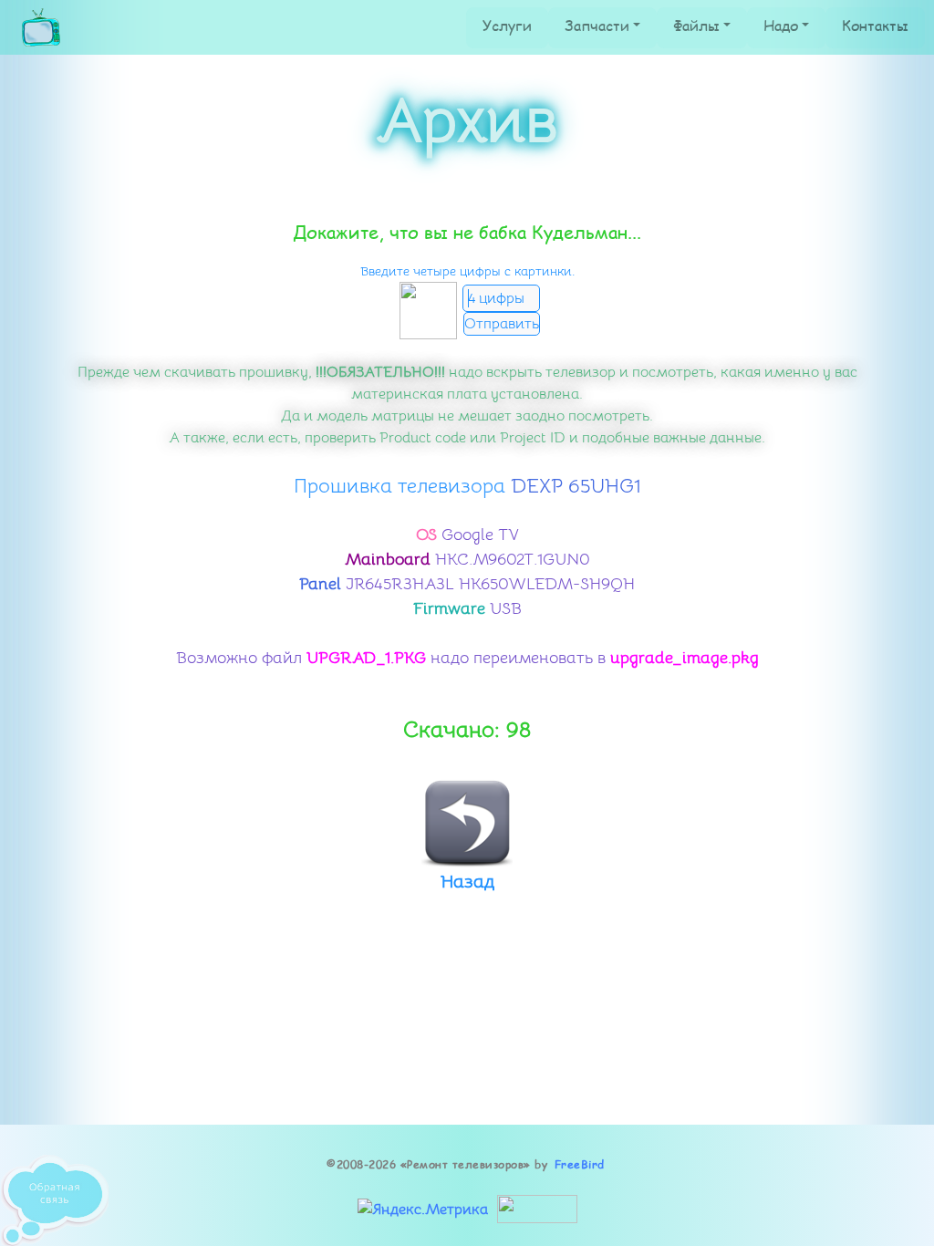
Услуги (507, 25)
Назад (467, 881)
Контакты (875, 25)
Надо (780, 25)
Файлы (696, 25)
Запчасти (597, 25)
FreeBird (580, 1164)
